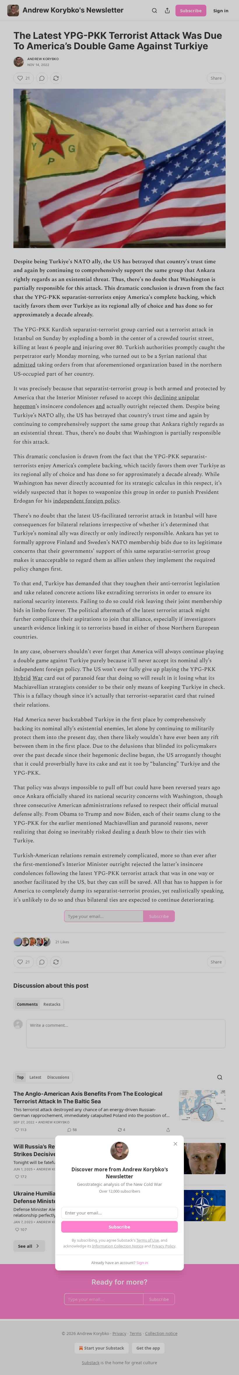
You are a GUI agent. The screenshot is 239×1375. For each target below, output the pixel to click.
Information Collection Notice (117, 1246)
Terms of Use (147, 1240)
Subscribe (119, 1227)
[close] (175, 1144)
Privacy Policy (163, 1246)
